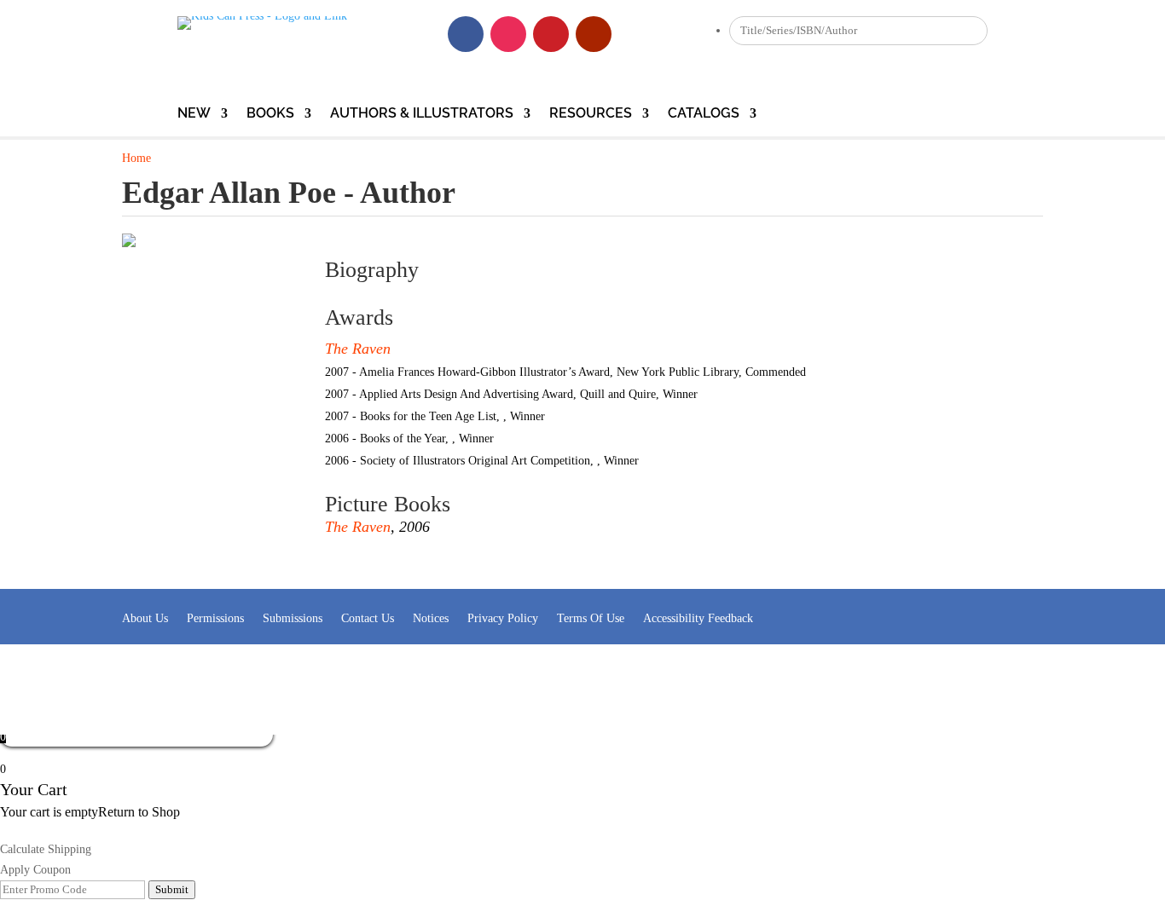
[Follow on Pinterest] (551, 34)
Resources (590, 114)
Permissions (215, 618)
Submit (171, 889)
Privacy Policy (502, 618)
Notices (431, 618)
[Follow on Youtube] (593, 34)
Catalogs (703, 114)
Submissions (292, 618)
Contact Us (367, 618)
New (194, 114)
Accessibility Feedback (698, 618)
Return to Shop (139, 812)
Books (270, 114)
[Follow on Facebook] (466, 34)
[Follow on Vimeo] (636, 34)
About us (145, 618)
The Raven (358, 348)
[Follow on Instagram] (508, 34)
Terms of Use (590, 618)
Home (136, 158)
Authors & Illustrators (421, 114)
